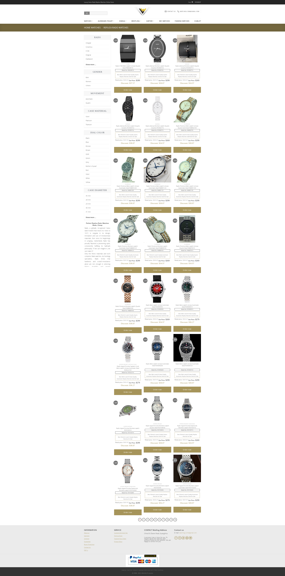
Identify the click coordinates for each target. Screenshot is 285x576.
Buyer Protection (89, 544)
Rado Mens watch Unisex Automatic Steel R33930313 (187, 306)
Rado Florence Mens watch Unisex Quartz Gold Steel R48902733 (187, 127)
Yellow (88, 182)
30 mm (88, 208)
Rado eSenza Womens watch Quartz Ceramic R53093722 (157, 67)
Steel (87, 116)
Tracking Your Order (120, 539)
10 (175, 520)
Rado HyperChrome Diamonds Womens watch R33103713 (187, 427)
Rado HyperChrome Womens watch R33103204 (157, 487)
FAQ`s (86, 550)
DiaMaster (89, 59)
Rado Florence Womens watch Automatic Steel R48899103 (157, 247)
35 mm (88, 196)
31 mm (88, 212)
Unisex (88, 85)
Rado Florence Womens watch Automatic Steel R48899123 (128, 247)
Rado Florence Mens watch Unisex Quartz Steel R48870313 (187, 247)
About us (86, 533)
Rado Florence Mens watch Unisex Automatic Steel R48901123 (157, 187)
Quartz (88, 103)
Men (87, 77)
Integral (88, 43)
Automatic (89, 99)
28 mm (88, 200)
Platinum (89, 120)
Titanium (89, 124)
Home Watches (92, 27)
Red (87, 170)
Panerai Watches (182, 21)
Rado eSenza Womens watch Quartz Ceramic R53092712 (157, 127)
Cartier (149, 21)
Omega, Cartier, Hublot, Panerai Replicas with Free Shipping (142, 570)
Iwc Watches (164, 21)
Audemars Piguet (105, 21)
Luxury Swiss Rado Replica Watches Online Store (99, 2)
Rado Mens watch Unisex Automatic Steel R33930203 (157, 365)
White (88, 178)
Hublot (197, 21)
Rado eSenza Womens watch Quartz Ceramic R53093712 (187, 67)
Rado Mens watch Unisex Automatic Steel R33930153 (187, 365)
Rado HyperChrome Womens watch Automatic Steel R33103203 (187, 487)
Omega (122, 21)
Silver (87, 174)
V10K (87, 51)
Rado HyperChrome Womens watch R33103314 (127, 429)
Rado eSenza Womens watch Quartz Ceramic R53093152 (128, 127)
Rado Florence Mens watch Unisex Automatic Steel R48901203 (128, 187)
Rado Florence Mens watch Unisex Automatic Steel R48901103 (187, 187)
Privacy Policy (118, 541)
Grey (87, 162)
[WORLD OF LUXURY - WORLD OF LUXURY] (142, 11)
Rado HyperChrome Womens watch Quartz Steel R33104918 (157, 427)
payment (86, 536)
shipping (86, 539)
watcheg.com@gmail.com (188, 533)
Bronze (88, 146)
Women (88, 81)
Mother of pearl (91, 166)
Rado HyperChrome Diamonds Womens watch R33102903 (128, 489)
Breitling (135, 21)
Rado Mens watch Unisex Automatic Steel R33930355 (157, 306)
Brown (88, 150)
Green (88, 158)
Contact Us (87, 547)
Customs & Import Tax (121, 533)
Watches (87, 21)
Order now (128, 90)
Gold (87, 154)
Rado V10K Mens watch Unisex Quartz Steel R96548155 (128, 67)
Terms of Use (118, 536)
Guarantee (87, 541)
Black (87, 138)
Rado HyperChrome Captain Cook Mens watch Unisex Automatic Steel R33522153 (127, 368)
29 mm (88, 204)
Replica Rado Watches (116, 27)
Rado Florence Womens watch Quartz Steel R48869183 (128, 307)
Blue (87, 142)
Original (88, 55)
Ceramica (89, 47)
